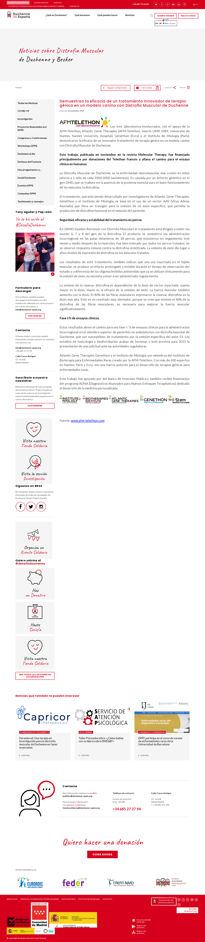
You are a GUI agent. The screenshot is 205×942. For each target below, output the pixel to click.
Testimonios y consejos (31, 201)
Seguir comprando (117, 87)
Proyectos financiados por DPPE (32, 128)
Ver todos (52, 274)
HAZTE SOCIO (188, 15)
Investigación (25, 118)
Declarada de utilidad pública (166, 901)
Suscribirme (35, 405)
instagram (167, 4)
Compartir (168, 87)
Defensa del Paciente (29, 161)
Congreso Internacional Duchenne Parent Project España (36, 6)
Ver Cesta (144, 87)
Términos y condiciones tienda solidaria (39, 899)
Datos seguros (68, 899)
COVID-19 (23, 110)
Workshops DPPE (27, 145)
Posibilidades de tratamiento (34, 732)
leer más (25, 755)
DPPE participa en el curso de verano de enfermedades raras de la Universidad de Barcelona (160, 741)
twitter (156, 4)
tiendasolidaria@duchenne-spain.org (81, 808)
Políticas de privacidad (89, 899)
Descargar (35, 315)
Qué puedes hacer (107, 15)
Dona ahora (102, 854)
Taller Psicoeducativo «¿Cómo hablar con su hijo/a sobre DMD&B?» (101, 739)
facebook (162, 4)
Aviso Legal (12, 899)
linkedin (179, 4)
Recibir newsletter (190, 910)
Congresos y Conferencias (32, 137)
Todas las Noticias (28, 103)
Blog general (86, 732)
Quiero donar (165, 15)
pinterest (184, 4)
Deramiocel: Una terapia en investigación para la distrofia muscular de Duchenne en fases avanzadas (38, 742)
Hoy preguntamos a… (29, 169)
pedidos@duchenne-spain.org (77, 796)
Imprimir (182, 87)
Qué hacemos (82, 15)
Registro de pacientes (18, 3)
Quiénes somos (41, 3)
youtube (173, 4)
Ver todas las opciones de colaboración (35, 675)
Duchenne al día (26, 153)
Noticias (129, 15)
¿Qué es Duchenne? (56, 15)
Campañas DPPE (27, 193)
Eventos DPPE (25, 185)
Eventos (58, 3)
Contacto (74, 6)
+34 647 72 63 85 (140, 4)
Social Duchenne (27, 177)
